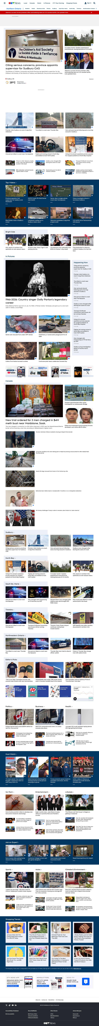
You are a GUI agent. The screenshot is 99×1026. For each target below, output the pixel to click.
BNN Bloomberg (54, 1015)
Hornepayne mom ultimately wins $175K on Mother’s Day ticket (60, 248)
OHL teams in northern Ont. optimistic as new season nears (15, 248)
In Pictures (47, 3)
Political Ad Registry (33, 1017)
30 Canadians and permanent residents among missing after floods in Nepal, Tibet (84, 908)
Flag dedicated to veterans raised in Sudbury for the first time (82, 249)
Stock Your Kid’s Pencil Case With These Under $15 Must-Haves (38, 960)
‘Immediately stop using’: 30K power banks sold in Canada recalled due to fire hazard (49, 680)
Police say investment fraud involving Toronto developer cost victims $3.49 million (79, 426)
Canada (32, 3)
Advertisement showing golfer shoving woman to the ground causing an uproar (37, 780)
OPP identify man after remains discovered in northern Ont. (82, 626)
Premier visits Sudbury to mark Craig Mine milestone (37, 549)
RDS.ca (75, 1017)
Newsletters (51, 999)
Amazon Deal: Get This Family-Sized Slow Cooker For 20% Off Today (15, 936)
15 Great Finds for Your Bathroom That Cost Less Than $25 (60, 936)
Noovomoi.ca (76, 1015)
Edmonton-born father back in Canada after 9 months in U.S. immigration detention (58, 491)
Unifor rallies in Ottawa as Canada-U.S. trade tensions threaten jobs (81, 780)
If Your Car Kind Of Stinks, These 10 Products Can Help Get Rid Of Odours (82, 960)
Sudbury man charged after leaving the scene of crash (81, 549)
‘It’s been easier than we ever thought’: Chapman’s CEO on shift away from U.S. (15, 780)
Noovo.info (75, 1013)
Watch (39, 3)
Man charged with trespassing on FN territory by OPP (37, 600)
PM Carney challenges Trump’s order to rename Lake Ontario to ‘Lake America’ (57, 510)
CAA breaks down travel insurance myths (57, 859)
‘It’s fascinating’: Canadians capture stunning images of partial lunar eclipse (23, 820)
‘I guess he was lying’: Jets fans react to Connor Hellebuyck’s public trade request (18, 890)
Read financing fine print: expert (83, 858)
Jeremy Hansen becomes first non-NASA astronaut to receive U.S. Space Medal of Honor (24, 829)
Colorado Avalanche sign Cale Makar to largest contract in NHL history (24, 898)
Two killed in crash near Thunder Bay (47, 130)
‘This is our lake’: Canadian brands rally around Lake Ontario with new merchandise (19, 680)
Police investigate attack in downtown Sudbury (81, 199)
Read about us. (77, 968)
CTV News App (59, 999)
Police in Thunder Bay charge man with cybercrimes (82, 652)
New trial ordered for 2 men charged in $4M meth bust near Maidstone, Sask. (32, 422)
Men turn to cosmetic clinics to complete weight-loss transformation (84, 734)
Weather (27, 8)
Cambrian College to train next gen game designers (37, 859)
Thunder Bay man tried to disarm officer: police (60, 652)
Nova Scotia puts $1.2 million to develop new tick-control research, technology (19, 812)
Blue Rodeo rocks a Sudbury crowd (14, 221)
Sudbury (54, 8)
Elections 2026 (41, 8)
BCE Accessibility (10, 1013)
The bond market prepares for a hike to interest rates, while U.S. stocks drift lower (54, 735)
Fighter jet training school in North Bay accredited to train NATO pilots (37, 575)
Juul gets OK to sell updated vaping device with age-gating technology (78, 727)
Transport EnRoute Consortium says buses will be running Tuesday (84, 162)
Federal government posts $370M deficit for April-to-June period (19, 727)
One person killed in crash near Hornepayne (19, 154)
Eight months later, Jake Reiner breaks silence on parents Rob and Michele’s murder (48, 813)
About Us (38, 999)
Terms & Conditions (33, 1015)
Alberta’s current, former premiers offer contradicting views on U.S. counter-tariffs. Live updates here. (78, 72)
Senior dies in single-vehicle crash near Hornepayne (58, 199)
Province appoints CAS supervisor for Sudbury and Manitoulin (14, 200)
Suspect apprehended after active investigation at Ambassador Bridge (76, 403)
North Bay (72, 8)
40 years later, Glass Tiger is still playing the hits (38, 248)
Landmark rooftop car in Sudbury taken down (35, 221)
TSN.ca (52, 1017)
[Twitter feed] (6, 1005)
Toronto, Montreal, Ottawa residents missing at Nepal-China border (54, 432)
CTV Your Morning (58, 3)
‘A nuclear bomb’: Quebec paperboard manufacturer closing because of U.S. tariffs (78, 48)
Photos (48, 8)
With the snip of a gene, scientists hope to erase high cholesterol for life (84, 742)
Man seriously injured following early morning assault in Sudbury (60, 549)
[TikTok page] (10, 1005)
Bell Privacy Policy (32, 1013)
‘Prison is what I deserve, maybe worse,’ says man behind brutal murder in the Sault (25, 162)
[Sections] (4, 3)
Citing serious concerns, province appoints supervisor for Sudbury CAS (16, 549)
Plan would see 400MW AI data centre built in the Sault (82, 600)
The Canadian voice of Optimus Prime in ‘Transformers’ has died (77, 680)
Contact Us (44, 999)
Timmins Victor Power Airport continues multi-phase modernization (59, 627)
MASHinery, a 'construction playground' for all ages (53, 335)
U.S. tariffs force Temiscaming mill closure (82, 221)
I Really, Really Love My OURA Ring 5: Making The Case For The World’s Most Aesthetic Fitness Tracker (83, 937)
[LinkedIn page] (16, 1005)
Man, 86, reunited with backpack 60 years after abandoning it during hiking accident (84, 819)
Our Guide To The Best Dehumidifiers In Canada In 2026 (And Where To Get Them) (60, 961)
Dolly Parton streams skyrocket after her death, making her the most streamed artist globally (54, 831)
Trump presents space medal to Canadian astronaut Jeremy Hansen (60, 780)
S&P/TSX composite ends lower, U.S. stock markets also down (48, 727)
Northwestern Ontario (89, 8)
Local (25, 3)
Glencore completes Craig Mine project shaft (60, 221)
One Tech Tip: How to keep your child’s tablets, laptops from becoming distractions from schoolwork (84, 828)
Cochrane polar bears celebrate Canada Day (53, 361)
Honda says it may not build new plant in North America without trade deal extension (54, 908)
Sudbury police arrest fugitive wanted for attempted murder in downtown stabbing (84, 171)
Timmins (79, 8)
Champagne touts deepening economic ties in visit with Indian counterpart (24, 735)
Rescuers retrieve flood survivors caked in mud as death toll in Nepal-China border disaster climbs (78, 891)
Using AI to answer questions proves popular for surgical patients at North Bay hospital (15, 575)
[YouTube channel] (13, 1005)
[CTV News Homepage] (14, 3)
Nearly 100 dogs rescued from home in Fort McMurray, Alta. (52, 471)
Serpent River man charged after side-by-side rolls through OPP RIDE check (60, 601)
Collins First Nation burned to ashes (17, 361)
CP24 (51, 1013)
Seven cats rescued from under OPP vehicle (19, 334)
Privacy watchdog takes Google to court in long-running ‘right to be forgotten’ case (24, 743)
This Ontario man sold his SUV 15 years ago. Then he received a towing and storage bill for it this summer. (49, 891)
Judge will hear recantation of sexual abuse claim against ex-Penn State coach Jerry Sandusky (24, 907)
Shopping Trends (71, 3)
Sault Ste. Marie (63, 8)
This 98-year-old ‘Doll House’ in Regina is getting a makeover (77, 812)
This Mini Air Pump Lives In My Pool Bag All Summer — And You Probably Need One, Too (38, 937)
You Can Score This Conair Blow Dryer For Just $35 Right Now (15, 960)
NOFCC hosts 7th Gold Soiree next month (37, 199)
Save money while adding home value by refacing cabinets (15, 859)
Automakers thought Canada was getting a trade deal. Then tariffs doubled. (54, 899)
